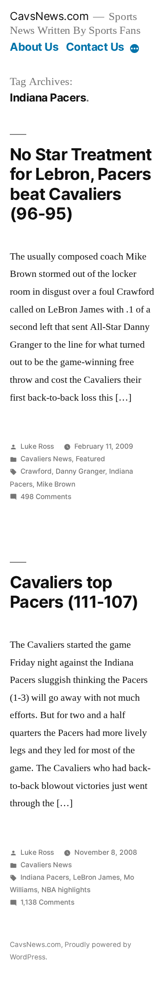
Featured (90, 459)
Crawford (36, 471)
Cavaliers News (46, 459)
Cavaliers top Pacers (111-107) (74, 592)
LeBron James (96, 877)
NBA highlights (65, 890)
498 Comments (45, 496)
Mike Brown (56, 484)
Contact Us (95, 46)
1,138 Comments (47, 902)
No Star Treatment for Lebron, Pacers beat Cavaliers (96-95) (80, 184)
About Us (34, 46)
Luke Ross (37, 446)
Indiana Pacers (44, 877)
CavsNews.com (49, 16)
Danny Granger (80, 471)
